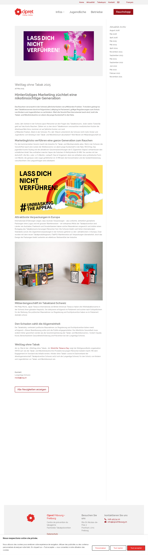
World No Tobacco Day (60, 348)
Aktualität (90, 2)
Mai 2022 (113, 70)
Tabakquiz (101, 2)
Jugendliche (77, 12)
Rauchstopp (123, 11)
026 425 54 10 (113, 519)
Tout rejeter (118, 548)
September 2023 (116, 55)
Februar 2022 (115, 73)
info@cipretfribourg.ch (116, 522)
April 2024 (114, 48)
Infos (59, 12)
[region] (74, 545)
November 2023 (116, 52)
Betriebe (97, 12)
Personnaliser (100, 548)
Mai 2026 (113, 34)
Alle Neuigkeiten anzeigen (31, 389)
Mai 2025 (113, 41)
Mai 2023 (113, 59)
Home (81, 2)
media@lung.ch (21, 378)
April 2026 (114, 38)
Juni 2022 (113, 66)
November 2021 (116, 77)
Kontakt (111, 2)
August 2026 (115, 30)
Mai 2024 (113, 45)
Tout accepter (136, 548)
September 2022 (116, 62)
